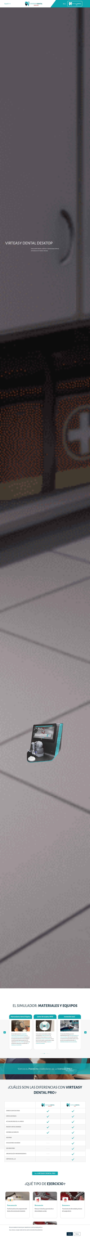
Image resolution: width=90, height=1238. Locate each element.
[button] (5, 1032)
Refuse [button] (77, 1234)
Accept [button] (69, 1234)
